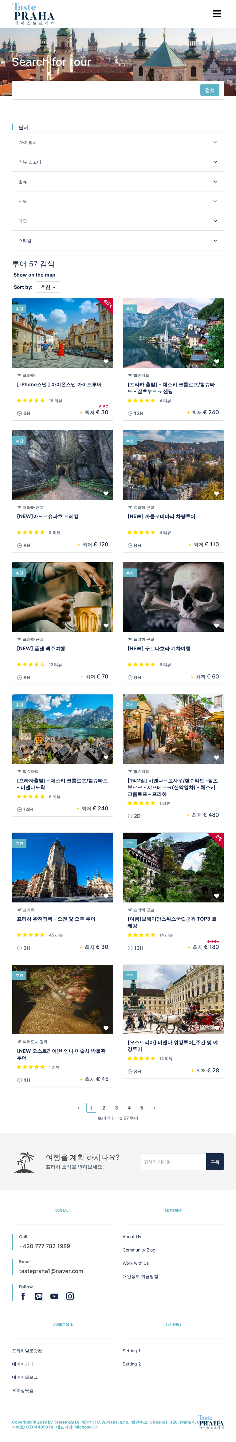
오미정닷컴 (22, 1390)
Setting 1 (131, 1350)
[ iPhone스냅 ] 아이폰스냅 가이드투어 (59, 384)
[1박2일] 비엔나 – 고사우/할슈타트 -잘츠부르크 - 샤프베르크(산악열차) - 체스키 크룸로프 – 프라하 (173, 787)
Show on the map (34, 275)
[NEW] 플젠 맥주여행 (41, 648)
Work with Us (136, 1263)
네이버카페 (22, 1363)
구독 (215, 1162)
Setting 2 (132, 1363)
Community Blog (139, 1249)
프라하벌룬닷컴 (27, 1350)
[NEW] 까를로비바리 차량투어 (161, 516)
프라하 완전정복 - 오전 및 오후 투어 (56, 919)
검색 (210, 90)
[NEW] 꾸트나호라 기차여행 (159, 648)
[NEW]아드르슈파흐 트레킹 (48, 516)
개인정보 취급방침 (140, 1276)
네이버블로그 (25, 1377)
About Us (132, 1236)
